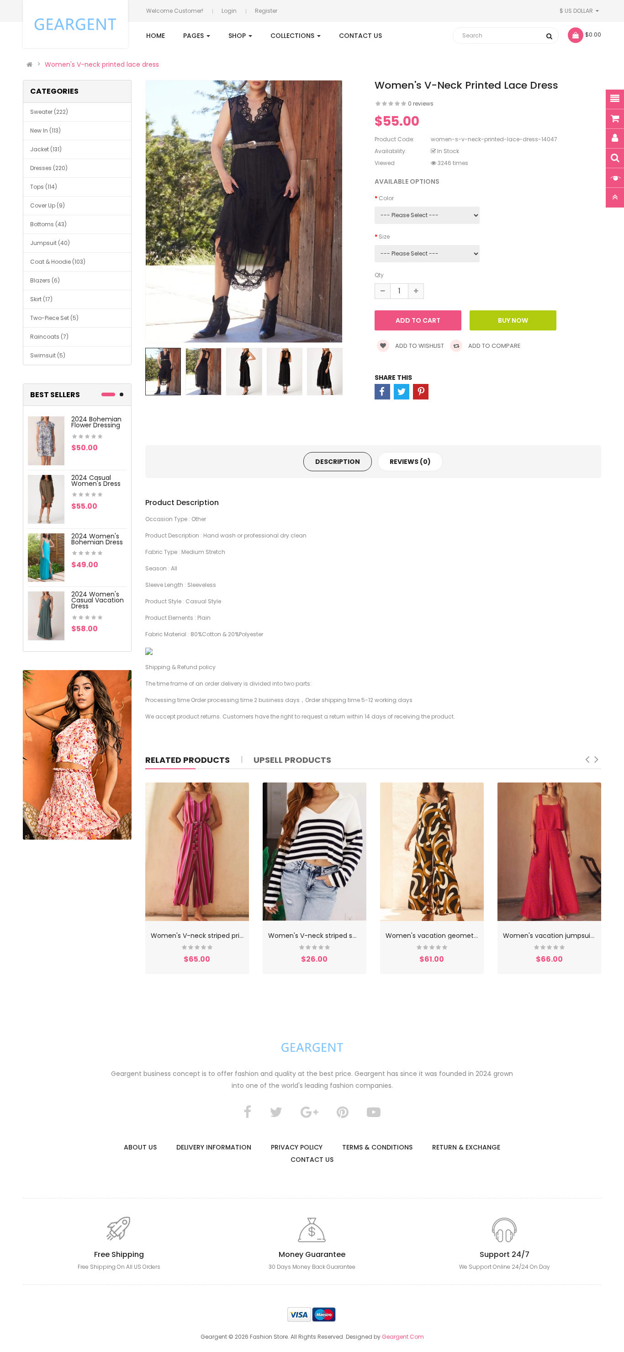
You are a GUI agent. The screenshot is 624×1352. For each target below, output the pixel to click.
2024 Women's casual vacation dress (97, 600)
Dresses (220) (49, 168)
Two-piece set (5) (54, 318)
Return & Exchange (466, 1147)
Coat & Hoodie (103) (57, 262)
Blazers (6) (45, 280)
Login (229, 11)
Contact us (312, 1159)
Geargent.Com (403, 1337)
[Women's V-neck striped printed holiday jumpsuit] (197, 851)
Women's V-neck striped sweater (321, 935)
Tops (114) (43, 187)
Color (386, 198)
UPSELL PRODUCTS (292, 760)
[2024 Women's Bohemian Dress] (46, 557)
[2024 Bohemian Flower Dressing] (46, 440)
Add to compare (494, 345)
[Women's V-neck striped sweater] (314, 851)
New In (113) (45, 130)
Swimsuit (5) (47, 355)
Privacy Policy (297, 1147)
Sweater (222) (49, 112)
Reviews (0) (410, 461)
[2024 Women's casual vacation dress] (46, 615)
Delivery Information (213, 1147)
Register (266, 11)
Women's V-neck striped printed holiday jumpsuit (230, 935)
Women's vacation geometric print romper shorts (465, 935)
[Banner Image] (77, 755)
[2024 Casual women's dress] (46, 498)
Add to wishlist (419, 345)
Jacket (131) (46, 149)
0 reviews (421, 103)
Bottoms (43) (48, 224)
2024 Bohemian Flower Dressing (96, 422)
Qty (379, 275)
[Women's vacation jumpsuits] (549, 851)
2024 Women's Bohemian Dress (97, 539)
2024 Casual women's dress (96, 480)
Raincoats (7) (49, 337)
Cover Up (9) (47, 205)
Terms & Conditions (377, 1147)
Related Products (187, 760)
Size (384, 236)
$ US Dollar (578, 11)
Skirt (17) (41, 299)
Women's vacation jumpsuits (549, 935)
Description (337, 461)
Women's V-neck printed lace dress (102, 64)
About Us (140, 1147)
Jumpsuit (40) (50, 243)
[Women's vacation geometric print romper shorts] (432, 851)
